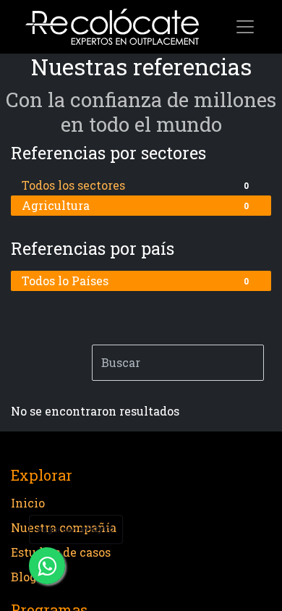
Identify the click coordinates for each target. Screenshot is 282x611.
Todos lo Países (135, 280)
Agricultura (135, 205)
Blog (24, 576)
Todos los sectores (135, 185)
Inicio (28, 502)
